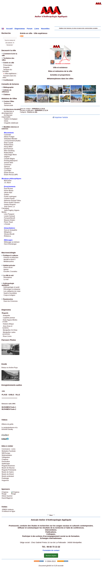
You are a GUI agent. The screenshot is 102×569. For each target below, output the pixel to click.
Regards (6, 67)
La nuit (6, 279)
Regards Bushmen (8, 466)
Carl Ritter (7, 170)
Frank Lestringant (10, 196)
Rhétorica (7, 236)
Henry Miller (8, 147)
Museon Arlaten (9, 220)
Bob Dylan (7, 180)
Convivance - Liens (8, 449)
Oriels (6, 121)
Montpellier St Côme (10, 330)
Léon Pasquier (9, 214)
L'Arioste (7, 224)
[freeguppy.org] (39, 561)
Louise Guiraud (9, 216)
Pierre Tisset (8, 222)
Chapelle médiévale (11, 123)
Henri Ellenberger (10, 244)
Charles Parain (9, 198)
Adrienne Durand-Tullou (12, 200)
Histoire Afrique (8, 324)
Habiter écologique (10, 119)
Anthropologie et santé (11, 287)
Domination (6, 461)
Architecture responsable (7, 116)
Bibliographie (8, 87)
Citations (6, 94)
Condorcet (7, 168)
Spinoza (7, 166)
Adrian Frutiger (9, 137)
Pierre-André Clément (11, 202)
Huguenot (5, 480)
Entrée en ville (8, 63)
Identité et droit (8, 259)
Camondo (7, 135)
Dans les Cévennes (11, 301)
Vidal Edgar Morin (10, 154)
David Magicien (7, 498)
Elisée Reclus (9, 172)
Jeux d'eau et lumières (7, 327)
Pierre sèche (8, 267)
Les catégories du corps (12, 291)
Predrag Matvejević (11, 160)
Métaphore (8, 232)
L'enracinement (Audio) (12, 141)
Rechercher (10, 45)
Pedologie (5, 478)
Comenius (7, 164)
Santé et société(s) (10, 293)
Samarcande (8, 105)
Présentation (7, 65)
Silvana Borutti (9, 234)
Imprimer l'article (61, 117)
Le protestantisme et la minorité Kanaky (9, 428)
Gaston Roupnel (10, 204)
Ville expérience (10, 73)
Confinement (8, 80)
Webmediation (7, 455)
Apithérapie (6, 463)
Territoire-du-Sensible (7, 70)
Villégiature (6, 457)
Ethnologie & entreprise (12, 289)
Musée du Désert (8, 474)
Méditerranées (9, 261)
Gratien (6, 194)
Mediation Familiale (9, 451)
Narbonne (7, 103)
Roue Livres (7, 336)
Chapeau (5, 459)
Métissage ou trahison (12, 242)
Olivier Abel (8, 192)
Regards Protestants (9, 470)
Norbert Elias (8, 145)
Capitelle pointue (9, 318)
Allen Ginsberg (9, 151)
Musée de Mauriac (8, 468)
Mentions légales (51, 555)
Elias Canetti (8, 143)
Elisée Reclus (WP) (11, 174)
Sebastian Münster (10, 139)
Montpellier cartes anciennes (8, 333)
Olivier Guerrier (7, 496)
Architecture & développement (8, 112)
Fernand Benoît (9, 218)
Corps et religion (9, 295)
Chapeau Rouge (5, 493)
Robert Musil (8, 152)
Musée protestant (8, 476)
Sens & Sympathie (10, 230)
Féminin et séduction (11, 257)
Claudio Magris (9, 158)
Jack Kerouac (8, 149)
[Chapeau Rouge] (16, 494)
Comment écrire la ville (9, 54)
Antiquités (6, 315)
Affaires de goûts (7, 424)
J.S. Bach (7, 182)
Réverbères (8, 277)
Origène (7, 156)
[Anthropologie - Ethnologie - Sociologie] (51, 25)
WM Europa (6, 453)
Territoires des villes (8, 59)
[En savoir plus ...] (63, 561)
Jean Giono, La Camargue (8, 207)
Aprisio (5, 269)
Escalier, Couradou (10, 271)
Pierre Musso (8, 190)
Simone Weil (8, 162)
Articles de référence (6, 91)
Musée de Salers (8, 472)
